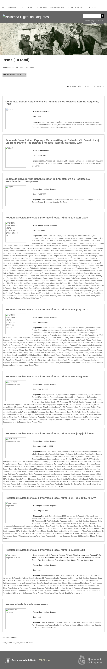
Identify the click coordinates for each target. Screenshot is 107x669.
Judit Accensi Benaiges (33, 271)
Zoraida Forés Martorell (73, 593)
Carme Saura (30, 251)
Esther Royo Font (21, 258)
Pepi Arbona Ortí (66, 288)
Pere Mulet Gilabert (81, 288)
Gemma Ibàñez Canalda (54, 345)
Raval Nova (40, 536)
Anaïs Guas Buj (59, 241)
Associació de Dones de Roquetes (83, 246)
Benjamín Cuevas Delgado (68, 335)
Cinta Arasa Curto (37, 338)
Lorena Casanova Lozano (17, 276)
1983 (43, 623)
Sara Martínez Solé (52, 363)
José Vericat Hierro (70, 350)
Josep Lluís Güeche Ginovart (63, 583)
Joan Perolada (43, 266)
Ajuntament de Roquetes (55, 200)
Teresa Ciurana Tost (77, 591)
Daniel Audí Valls (9, 256)
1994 (59, 452)
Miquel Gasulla (47, 531)
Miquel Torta (73, 283)
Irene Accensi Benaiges (47, 263)
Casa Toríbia (75, 400)
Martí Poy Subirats (80, 586)
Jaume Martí (96, 263)
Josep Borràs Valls (74, 412)
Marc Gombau (8, 278)
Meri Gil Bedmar (13, 283)
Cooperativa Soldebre (91, 253)
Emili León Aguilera (61, 464)
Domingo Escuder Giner (19, 464)
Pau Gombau (18, 288)
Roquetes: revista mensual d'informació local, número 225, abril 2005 (46, 217)
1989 (43, 122)
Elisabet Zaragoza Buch (43, 256)
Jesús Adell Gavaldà (10, 266)
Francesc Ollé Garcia (27, 261)
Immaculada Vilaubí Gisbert (26, 410)
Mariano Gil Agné (50, 125)
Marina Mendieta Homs (19, 281)
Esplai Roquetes (70, 343)
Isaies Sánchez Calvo (67, 576)
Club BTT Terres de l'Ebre (58, 338)
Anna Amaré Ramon (44, 243)
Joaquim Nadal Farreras (86, 469)
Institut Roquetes (31, 263)
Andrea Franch (83, 241)
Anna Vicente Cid (91, 243)
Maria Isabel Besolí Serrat (86, 477)
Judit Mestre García (48, 353)
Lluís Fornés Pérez (21, 417)
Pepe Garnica (16, 534)
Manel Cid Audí (24, 355)
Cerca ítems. (29, 67)
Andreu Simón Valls (93, 328)
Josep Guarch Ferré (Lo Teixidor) (87, 472)
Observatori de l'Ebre (56, 286)
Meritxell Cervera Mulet (67, 125)
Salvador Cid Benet (47, 127)
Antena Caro (37, 330)
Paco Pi (68, 286)
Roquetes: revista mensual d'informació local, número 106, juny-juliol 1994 (49, 433)
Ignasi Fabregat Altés (73, 345)
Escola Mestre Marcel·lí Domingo (84, 256)
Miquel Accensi (43, 283)
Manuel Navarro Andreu (92, 276)
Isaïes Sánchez (39, 348)
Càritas (5, 251)
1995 (43, 395)
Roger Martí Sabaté (38, 293)
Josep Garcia (18, 353)
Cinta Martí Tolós (89, 251)
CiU (46, 338)
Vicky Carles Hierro (88, 296)
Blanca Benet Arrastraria (93, 248)
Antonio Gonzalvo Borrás (31, 578)
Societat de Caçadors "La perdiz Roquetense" (52, 591)
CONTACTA (91, 8)
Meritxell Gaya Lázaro (28, 283)
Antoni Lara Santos (49, 330)
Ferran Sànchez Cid (72, 258)
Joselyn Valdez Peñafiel (57, 268)
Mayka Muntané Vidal (36, 281)
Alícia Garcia (82, 395)
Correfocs (73, 462)
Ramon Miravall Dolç (49, 291)
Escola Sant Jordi (29, 407)
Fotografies (50, 623)
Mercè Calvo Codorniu (82, 281)
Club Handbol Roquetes (88, 521)
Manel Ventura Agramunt (73, 276)
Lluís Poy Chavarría (86, 529)
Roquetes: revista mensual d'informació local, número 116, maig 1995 (46, 376)
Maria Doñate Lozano (22, 278)
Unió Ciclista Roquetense (12, 487)
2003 (64, 328)
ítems (43, 660)
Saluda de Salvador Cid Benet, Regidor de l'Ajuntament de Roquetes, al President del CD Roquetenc (47, 180)
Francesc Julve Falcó (11, 261)
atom (4, 643)
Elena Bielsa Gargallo (24, 256)
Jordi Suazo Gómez (16, 350)
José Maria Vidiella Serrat (37, 268)
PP (36, 360)
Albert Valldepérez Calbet (88, 238)
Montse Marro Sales (86, 283)
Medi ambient (51, 281)
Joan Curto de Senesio (64, 526)
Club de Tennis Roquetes (25, 253)
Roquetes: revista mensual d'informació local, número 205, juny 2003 (46, 309)
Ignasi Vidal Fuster (17, 263)
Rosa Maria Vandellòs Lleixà (38, 484)
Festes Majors (31, 467)
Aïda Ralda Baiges (85, 236)
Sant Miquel (90, 536)
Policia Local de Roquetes (54, 534)
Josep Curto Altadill (89, 412)
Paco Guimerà (13, 588)
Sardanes (30, 591)
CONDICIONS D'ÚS (76, 8)
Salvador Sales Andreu (35, 363)
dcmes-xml (11, 643)
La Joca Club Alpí (62, 353)
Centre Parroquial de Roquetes (70, 251)
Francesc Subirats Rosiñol (46, 261)
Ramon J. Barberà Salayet (51, 236)
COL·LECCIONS (26, 8)
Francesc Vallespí (77, 467)
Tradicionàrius (95, 484)
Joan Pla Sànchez (56, 469)
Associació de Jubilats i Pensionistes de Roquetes (22, 248)
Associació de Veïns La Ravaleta (53, 248)
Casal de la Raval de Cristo (90, 400)
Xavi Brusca (41, 487)
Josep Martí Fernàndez (75, 268)
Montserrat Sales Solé (36, 479)
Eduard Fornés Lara (93, 340)
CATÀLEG (12, 8)
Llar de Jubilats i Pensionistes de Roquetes (61, 415)
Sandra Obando (68, 293)
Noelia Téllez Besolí (48, 452)
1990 (64, 516)
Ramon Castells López (11, 291)
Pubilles (98, 125)
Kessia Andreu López (87, 271)
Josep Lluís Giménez (32, 353)
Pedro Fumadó (88, 358)
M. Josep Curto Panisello (37, 276)
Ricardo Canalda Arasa (91, 588)
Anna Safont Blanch (76, 243)
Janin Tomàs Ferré (64, 263)
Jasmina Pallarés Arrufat (81, 263)
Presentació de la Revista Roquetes (26, 604)
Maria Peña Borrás (73, 278)
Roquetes (35, 127)
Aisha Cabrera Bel (52, 238)
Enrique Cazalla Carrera (62, 256)
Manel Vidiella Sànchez (67, 477)
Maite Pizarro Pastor (55, 276)
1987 (43, 161)
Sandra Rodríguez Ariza (84, 293)
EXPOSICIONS (41, 8)
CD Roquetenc (89, 122)
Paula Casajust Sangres (33, 288)
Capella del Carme (39, 459)
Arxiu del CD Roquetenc (73, 122)
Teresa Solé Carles (83, 363)
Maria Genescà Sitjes (57, 278)
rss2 (31, 643)
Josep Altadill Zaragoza (87, 350)
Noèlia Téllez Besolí (70, 479)
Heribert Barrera (9, 410)
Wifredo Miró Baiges (22, 298)
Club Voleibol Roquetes (44, 253)
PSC (40, 360)
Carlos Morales (63, 400)
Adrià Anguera (72, 236)
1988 (43, 200)
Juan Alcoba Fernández (33, 474)
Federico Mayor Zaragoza (39, 258)
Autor (87, 86)
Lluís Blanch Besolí (65, 273)
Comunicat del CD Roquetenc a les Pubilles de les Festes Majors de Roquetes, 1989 (52, 102)
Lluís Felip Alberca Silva (48, 477)
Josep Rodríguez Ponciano (13, 474)
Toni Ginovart (84, 484)
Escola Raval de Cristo (54, 343)
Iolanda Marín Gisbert (24, 348)
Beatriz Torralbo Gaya (75, 248)
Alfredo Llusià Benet (89, 452)
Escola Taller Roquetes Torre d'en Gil (51, 407)
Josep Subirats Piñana (93, 268)
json (17, 643)
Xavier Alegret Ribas (30, 365)
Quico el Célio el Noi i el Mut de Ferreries (50, 482)
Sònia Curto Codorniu (15, 296)
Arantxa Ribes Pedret (21, 246)
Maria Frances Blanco (39, 278)
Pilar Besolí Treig (28, 360)
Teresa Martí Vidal (93, 591)
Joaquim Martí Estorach (60, 581)
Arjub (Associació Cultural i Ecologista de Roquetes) (49, 246)
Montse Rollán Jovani (79, 355)
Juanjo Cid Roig (50, 163)
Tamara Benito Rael (67, 363)
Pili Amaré (40, 534)
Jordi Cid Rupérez (87, 266)
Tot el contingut (8, 67)
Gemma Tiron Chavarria (81, 261)
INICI (3, 8)
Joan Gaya (33, 266)
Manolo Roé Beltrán (65, 163)
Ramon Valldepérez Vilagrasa (85, 291)
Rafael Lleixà (94, 288)
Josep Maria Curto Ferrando (86, 583)
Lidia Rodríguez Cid (37, 586)
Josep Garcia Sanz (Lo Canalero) (61, 472)
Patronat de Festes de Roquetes (70, 358)
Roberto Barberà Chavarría (75, 625)
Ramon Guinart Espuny (76, 482)
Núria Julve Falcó (40, 286)
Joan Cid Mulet (59, 410)
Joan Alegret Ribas (32, 469)
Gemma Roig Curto (64, 261)
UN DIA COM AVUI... (57, 8)
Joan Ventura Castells (58, 266)
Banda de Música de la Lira (88, 457)
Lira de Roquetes (50, 273)
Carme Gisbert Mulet (17, 251)
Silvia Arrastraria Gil (63, 127)
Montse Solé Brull (66, 417)
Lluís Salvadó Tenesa (81, 273)
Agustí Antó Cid (51, 395)
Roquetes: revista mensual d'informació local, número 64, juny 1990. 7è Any (50, 498)
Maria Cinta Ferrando (37, 417)
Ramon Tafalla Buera (56, 625)
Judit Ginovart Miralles (51, 271)
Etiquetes (19, 67)
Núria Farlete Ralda (14, 358)
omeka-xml (24, 643)
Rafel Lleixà (47, 360)
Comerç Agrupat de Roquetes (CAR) (68, 253)
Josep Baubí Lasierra (58, 412)
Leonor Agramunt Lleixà (79, 353)
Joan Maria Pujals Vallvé (75, 410)
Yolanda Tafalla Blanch (55, 487)
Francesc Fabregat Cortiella (87, 161)
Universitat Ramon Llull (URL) (68, 296)
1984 (99, 576)
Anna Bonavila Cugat (60, 243)
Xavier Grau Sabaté (56, 593)
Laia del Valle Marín (17, 273)
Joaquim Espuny (73, 266)
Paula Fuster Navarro (51, 288)
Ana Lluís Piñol (47, 241)
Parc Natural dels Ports (80, 286)
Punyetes (68, 534)
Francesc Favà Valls (62, 467)
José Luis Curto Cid (77, 581)
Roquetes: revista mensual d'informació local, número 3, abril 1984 (45, 550)
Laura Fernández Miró (34, 273)
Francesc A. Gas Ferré (89, 258)
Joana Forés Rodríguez (83, 348)
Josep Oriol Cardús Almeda (81, 623)
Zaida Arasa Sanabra (39, 298)
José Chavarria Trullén (17, 268)
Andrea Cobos (71, 241)
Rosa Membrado (56, 484)
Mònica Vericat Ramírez (86, 125)
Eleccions (89, 405)
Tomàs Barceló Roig (10, 593)
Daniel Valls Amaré (77, 340)
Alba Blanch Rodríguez (54, 122)
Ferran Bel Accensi (56, 258)
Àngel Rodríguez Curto (50, 576)
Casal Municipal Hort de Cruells (44, 402)
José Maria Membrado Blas (38, 412)
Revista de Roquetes (22, 293)
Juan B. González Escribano (13, 271)
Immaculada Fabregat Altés (92, 345)
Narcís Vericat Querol (54, 479)
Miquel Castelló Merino (58, 283)
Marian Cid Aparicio (88, 278)
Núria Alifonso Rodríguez (23, 286)
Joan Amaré (23, 266)
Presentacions (41, 625)
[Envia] (102, 16)
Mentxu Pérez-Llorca (65, 281)
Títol (80, 86)
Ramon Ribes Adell (65, 291)
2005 (64, 236)
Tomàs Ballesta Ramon (33, 296)
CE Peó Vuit (53, 251)
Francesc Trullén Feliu (36, 345)
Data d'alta (97, 86)
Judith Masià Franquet (69, 271)
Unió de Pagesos (49, 296)
